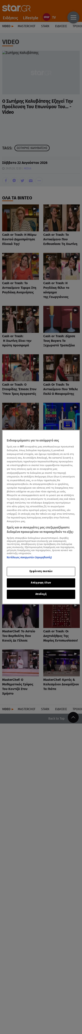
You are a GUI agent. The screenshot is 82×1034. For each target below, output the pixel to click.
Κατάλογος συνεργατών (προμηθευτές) (29, 557)
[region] (41, 517)
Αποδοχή (41, 594)
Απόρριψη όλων (41, 582)
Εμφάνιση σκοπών (41, 571)
